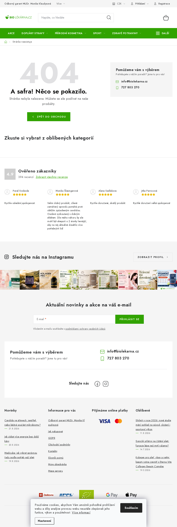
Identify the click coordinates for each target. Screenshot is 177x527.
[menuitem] (11, 33)
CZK (119, 3)
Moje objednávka (57, 464)
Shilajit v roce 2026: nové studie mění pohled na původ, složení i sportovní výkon (153, 425)
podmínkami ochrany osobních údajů (85, 329)
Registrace (164, 3)
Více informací (81, 513)
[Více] (163, 33)
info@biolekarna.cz (134, 81)
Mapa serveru (55, 471)
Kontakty (52, 451)
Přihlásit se (129, 319)
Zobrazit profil (151, 257)
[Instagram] (105, 384)
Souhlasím (131, 508)
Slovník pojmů (55, 457)
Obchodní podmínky (59, 444)
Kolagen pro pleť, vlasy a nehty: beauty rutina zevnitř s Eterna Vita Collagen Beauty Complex (154, 462)
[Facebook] (97, 384)
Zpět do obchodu (51, 116)
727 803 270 (130, 87)
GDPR (51, 438)
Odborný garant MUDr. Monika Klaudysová (27, 3)
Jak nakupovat (55, 431)
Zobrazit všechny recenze (52, 177)
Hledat (109, 17)
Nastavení (44, 521)
